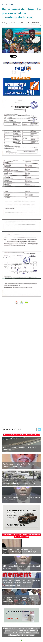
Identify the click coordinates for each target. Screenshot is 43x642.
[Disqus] (21, 335)
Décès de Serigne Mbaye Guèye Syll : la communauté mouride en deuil (18, 465)
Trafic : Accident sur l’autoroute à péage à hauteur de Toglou (19, 448)
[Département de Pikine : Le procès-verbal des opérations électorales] (21, 100)
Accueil (4, 5)
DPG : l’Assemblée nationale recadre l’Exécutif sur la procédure (21, 499)
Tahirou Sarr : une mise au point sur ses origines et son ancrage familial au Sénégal (19, 550)
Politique (12, 5)
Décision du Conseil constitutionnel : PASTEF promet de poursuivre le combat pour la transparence (21, 599)
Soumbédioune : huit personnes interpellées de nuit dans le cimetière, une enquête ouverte (21, 482)
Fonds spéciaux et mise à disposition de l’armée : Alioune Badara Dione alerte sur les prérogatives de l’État (21, 582)
